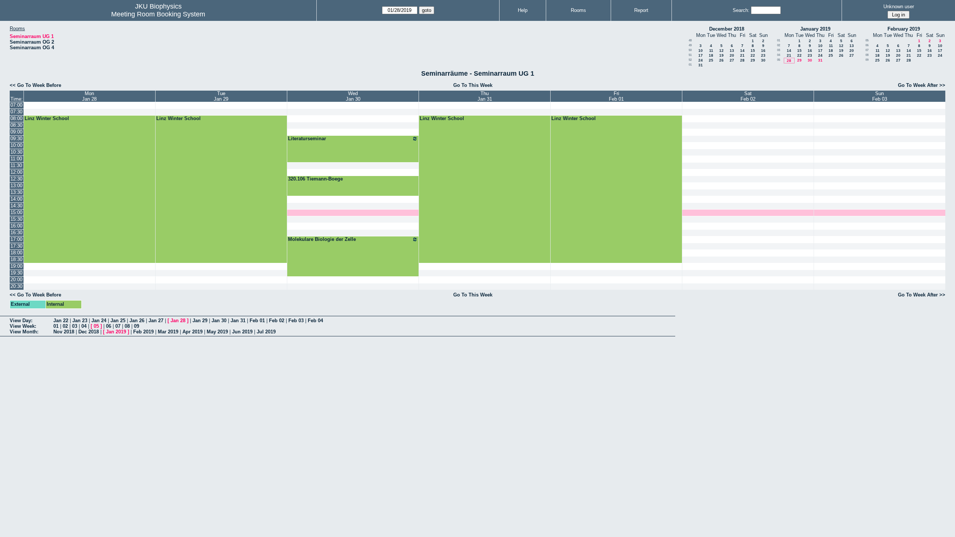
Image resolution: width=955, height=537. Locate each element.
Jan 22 (60, 320)
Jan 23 (79, 320)
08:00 (16, 118)
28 (742, 60)
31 (700, 65)
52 (690, 60)
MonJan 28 (89, 96)
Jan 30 (219, 320)
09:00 (16, 132)
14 (742, 50)
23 (763, 55)
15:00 (16, 212)
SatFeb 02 (747, 96)
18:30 (16, 259)
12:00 (16, 172)
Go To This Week (472, 85)
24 (700, 60)
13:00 (16, 185)
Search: (741, 10)
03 (778, 50)
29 (753, 60)
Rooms (578, 10)
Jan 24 (98, 320)
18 (711, 55)
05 (778, 60)
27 (732, 60)
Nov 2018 (63, 332)
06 (866, 45)
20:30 (16, 286)
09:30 (16, 138)
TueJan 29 (221, 96)
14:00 (16, 199)
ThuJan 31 (485, 96)
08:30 (16, 125)
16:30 (16, 232)
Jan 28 (177, 320)
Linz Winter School (47, 118)
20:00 (16, 279)
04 (778, 55)
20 (732, 55)
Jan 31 (238, 320)
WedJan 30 (353, 96)
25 (711, 60)
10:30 (16, 152)
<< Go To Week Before (35, 85)
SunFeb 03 (879, 96)
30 (763, 60)
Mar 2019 (168, 332)
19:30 (16, 273)
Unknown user (898, 6)
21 (742, 55)
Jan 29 (199, 320)
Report (641, 10)
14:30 (16, 205)
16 (763, 50)
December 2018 (726, 29)
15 (753, 50)
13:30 (16, 192)
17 (700, 55)
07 (866, 50)
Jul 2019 (266, 332)
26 (721, 60)
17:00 (16, 239)
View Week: (23, 326)
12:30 (16, 179)
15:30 (16, 219)
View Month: (24, 332)
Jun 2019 (242, 332)
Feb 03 (296, 320)
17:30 (16, 246)
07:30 (16, 111)
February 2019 (903, 29)
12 (721, 50)
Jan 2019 (116, 332)
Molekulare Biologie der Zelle (322, 239)
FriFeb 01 (616, 96)
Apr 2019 (192, 332)
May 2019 (217, 332)
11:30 (16, 165)
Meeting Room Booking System (158, 14)
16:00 (16, 226)
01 (690, 64)
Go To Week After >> (921, 85)
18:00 (16, 252)
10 (700, 50)
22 (753, 55)
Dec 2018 (88, 332)
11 (711, 50)
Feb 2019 (143, 332)
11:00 (16, 158)
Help (522, 10)
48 (690, 40)
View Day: (21, 320)
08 (866, 55)
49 (690, 45)
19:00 (16, 266)
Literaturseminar (307, 138)
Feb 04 (315, 320)
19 (721, 55)
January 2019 (815, 29)
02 (778, 45)
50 (690, 50)
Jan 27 (155, 320)
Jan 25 (117, 320)
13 (732, 50)
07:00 (16, 105)
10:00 (16, 145)
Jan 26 (136, 320)
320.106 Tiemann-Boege (315, 179)
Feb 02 (276, 320)
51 (690, 55)
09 (866, 60)
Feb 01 (257, 320)
